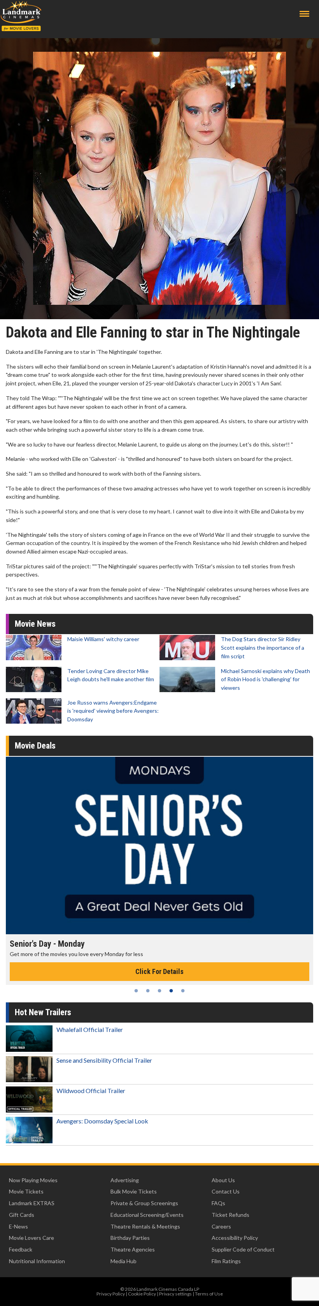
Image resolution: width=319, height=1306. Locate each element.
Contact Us (226, 1191)
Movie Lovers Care (31, 1237)
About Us (223, 1180)
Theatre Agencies (132, 1249)
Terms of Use (209, 1294)
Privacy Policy (110, 1294)
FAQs (218, 1203)
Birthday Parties (130, 1237)
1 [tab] (136, 991)
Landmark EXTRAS (31, 1203)
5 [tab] (183, 991)
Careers (221, 1226)
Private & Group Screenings (144, 1203)
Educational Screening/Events (147, 1214)
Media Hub (123, 1261)
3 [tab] (159, 991)
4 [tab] (171, 991)
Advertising (124, 1180)
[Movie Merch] (161, 845)
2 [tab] (148, 991)
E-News (18, 1226)
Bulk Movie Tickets (133, 1191)
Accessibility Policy (235, 1237)
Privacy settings (175, 1294)
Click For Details (161, 971)
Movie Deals (35, 746)
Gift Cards (21, 1214)
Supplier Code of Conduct (243, 1249)
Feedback (20, 1249)
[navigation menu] (304, 14)
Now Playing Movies (33, 1180)
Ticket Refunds (230, 1214)
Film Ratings (226, 1261)
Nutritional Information (37, 1261)
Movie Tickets (26, 1191)
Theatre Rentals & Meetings (145, 1226)
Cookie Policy (142, 1294)
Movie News (35, 624)
